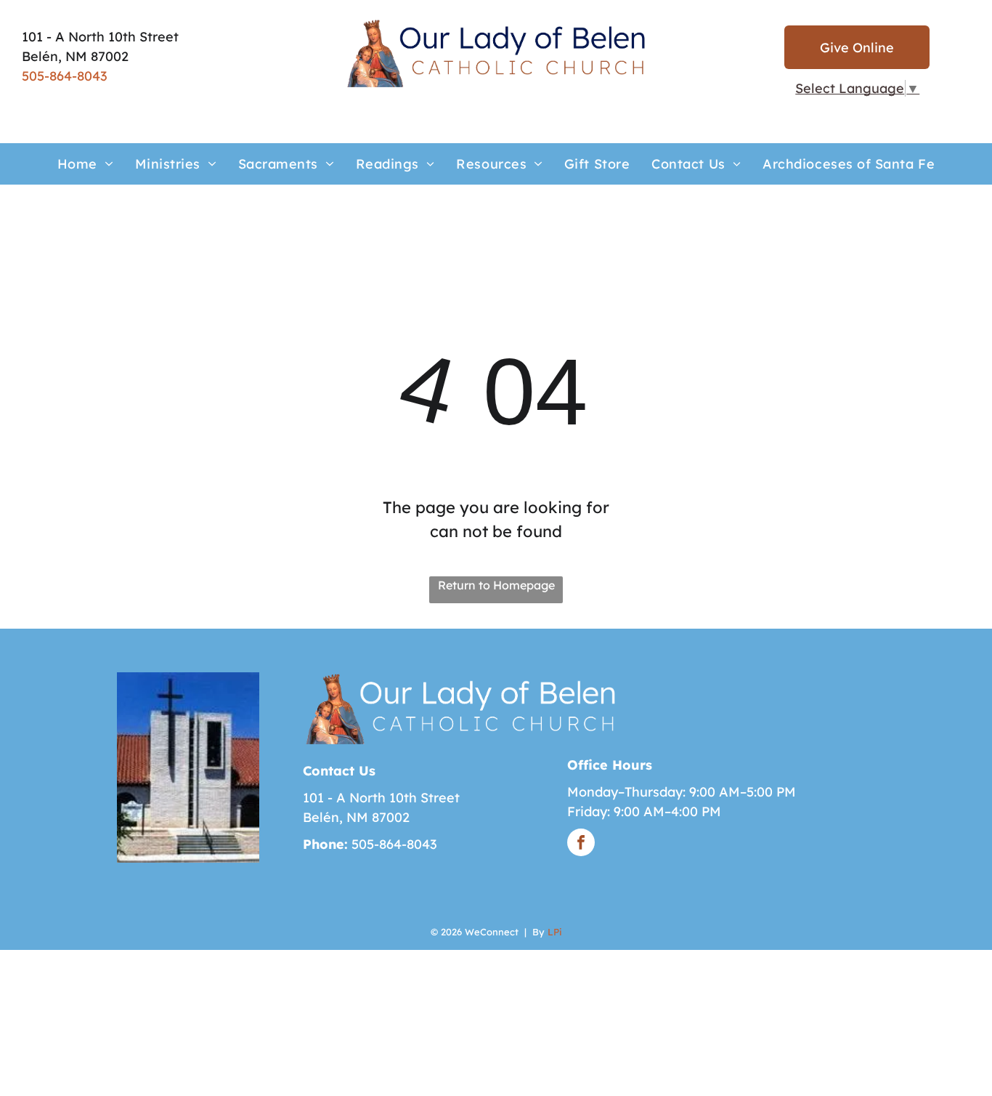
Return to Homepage (496, 585)
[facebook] (581, 844)
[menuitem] (85, 164)
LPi (555, 932)
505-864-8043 (64, 76)
